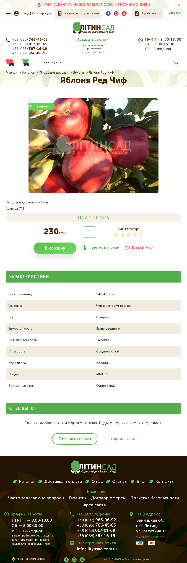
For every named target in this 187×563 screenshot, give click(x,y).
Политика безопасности (154, 498)
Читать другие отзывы (119, 438)
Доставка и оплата (63, 482)
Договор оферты (108, 498)
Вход (25, 13)
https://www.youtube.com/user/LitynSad (124, 13)
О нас (97, 482)
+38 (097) (29, 53)
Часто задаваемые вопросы (36, 498)
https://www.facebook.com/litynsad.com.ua (108, 13)
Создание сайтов (35, 559)
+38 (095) (30, 40)
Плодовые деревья (53, 72)
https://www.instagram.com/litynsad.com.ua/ (116, 13)
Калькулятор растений (81, 13)
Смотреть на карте (150, 537)
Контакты (164, 482)
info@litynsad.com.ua (97, 549)
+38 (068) (29, 49)
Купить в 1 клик (104, 248)
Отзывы (119, 482)
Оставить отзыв (74, 439)
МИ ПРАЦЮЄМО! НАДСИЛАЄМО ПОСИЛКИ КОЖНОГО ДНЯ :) (96, 5)
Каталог (28, 72)
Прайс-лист (151, 13)
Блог (141, 482)
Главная (11, 72)
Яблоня (78, 72)
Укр (171, 13)
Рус (178, 13)
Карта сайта (93, 505)
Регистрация (41, 13)
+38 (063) (29, 44)
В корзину (55, 248)
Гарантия (77, 498)
